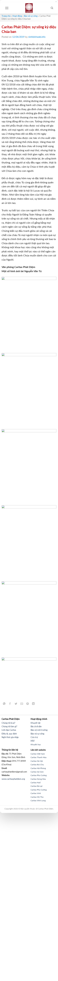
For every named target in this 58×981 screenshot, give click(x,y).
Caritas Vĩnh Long (38, 801)
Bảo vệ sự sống (31, 16)
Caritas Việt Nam (38, 754)
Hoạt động (17, 16)
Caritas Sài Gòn (37, 772)
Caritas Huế (35, 783)
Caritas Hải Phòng (38, 768)
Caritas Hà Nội (37, 761)
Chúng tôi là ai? (8, 723)
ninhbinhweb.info (36, 37)
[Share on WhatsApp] (4, 704)
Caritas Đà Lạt (36, 786)
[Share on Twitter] (16, 704)
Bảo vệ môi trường (39, 730)
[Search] (52, 8)
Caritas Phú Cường (39, 775)
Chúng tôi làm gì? (9, 727)
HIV (32, 741)
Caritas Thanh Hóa (38, 757)
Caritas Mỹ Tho (37, 797)
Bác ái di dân (36, 727)
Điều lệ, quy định (9, 734)
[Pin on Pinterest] (27, 704)
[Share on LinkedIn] (33, 704)
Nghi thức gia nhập (10, 737)
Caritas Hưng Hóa (38, 779)
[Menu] (7, 8)
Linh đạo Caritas (9, 730)
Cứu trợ (34, 737)
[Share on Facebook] (10, 704)
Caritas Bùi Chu (37, 765)
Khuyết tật (35, 723)
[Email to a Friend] (21, 704)
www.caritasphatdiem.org (13, 779)
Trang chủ (6, 16)
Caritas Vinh (36, 793)
